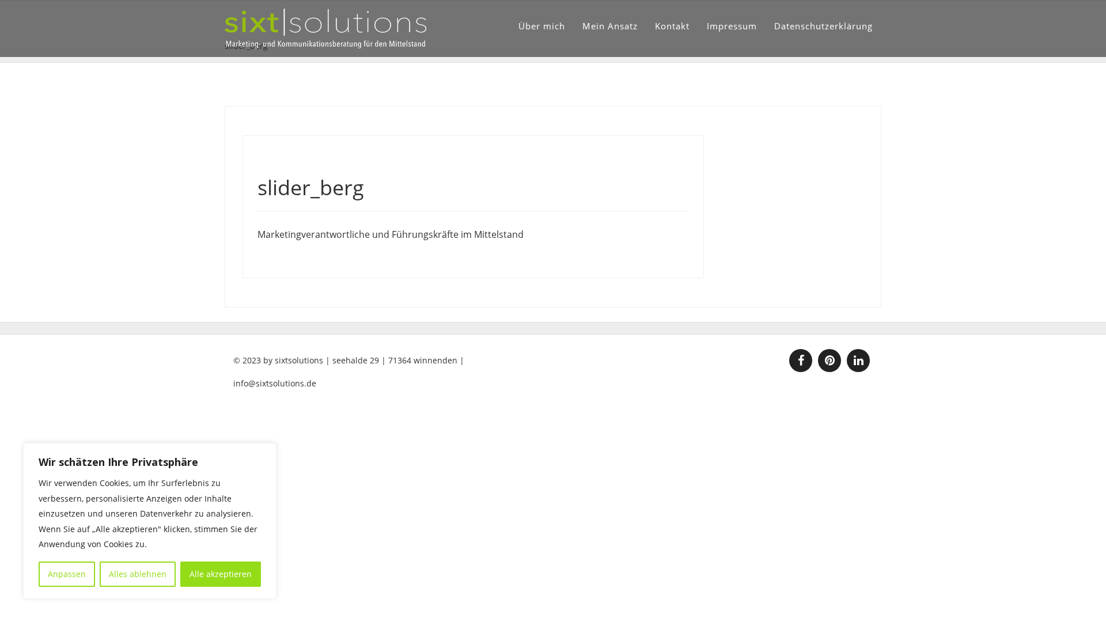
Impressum (732, 26)
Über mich (541, 26)
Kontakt (672, 26)
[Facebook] (800, 360)
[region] (149, 521)
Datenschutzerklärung (823, 26)
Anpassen (67, 573)
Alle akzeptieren (221, 573)
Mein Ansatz (610, 26)
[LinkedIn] (858, 360)
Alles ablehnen (137, 573)
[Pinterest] (829, 360)
